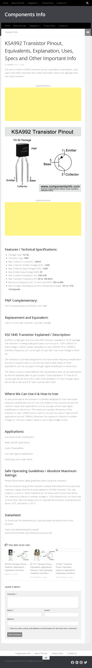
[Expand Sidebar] (88, 32)
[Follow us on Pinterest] (81, 662)
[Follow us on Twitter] (85, 662)
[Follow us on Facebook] (72, 662)
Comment (12, 594)
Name (10, 610)
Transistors (11, 32)
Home (5, 3)
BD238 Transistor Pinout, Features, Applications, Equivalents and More (16, 567)
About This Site (18, 3)
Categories (32, 3)
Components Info (25, 14)
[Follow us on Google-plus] (77, 662)
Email (47, 610)
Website (10, 619)
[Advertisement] (43, 104)
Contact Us (61, 3)
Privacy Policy (47, 3)
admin (10, 64)
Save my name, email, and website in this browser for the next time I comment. (43, 628)
